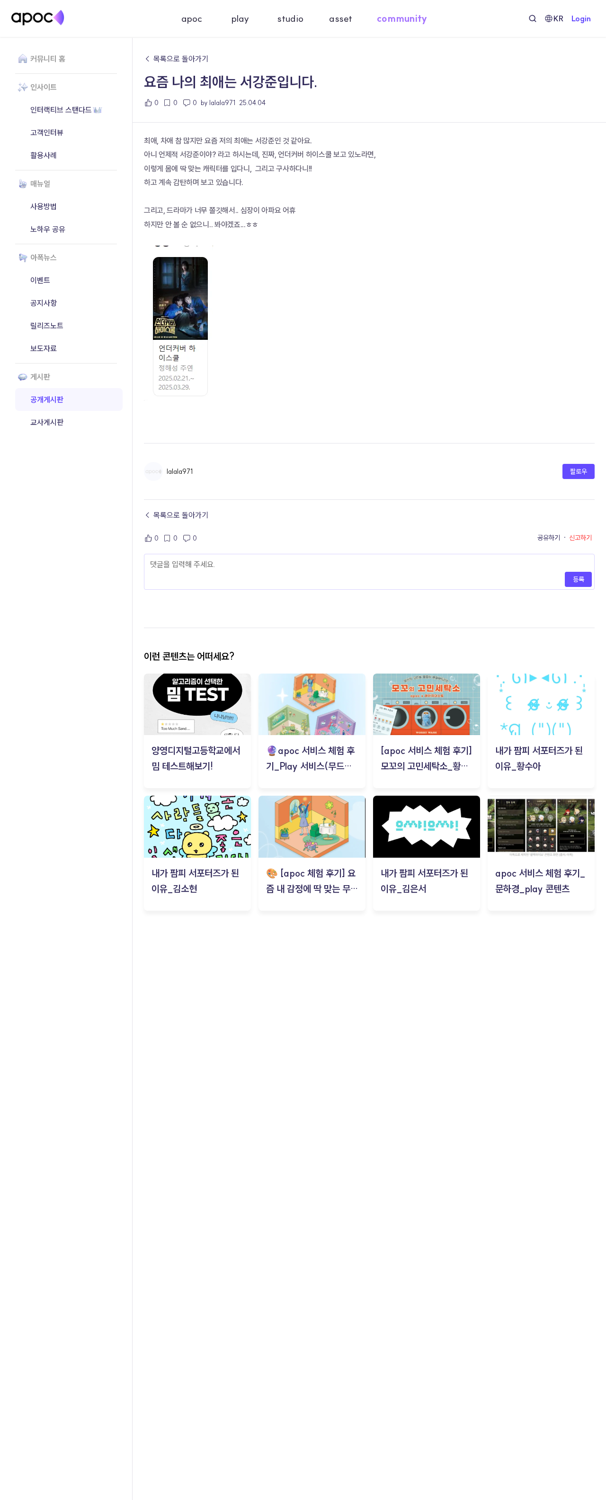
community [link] (402, 18)
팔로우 (578, 471)
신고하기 (580, 538)
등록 (578, 579)
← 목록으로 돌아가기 (176, 58)
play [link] (240, 18)
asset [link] (340, 18)
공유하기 (548, 538)
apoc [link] (191, 18)
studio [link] (290, 18)
